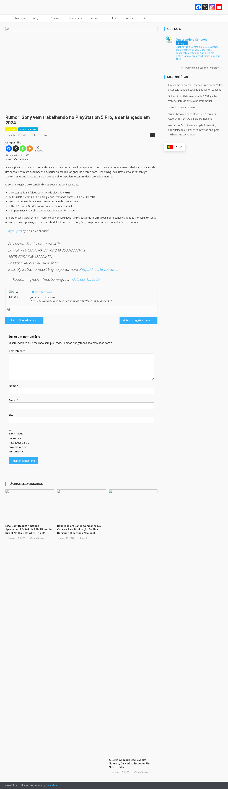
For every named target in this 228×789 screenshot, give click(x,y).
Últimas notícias (28, 129)
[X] (205, 7)
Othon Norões (39, 135)
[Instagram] (212, 7)
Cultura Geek (75, 18)
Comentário (17, 351)
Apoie (146, 18)
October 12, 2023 (86, 279)
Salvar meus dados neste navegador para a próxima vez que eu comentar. (19, 442)
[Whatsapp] (23, 148)
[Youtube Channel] (219, 7)
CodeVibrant (52, 785)
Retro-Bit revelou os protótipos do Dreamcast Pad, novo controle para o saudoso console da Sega (27, 320)
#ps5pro (15, 231)
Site (11, 414)
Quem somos (130, 18)
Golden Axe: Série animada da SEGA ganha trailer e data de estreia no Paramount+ (192, 99)
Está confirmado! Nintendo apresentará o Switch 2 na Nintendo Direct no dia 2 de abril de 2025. (28, 529)
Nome (13, 385)
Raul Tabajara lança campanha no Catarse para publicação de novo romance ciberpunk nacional (79, 529)
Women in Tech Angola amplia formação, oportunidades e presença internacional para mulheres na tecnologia (193, 130)
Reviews (54, 18)
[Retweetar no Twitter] (182, 67)
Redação (84, 538)
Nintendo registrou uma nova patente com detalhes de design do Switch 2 (140, 320)
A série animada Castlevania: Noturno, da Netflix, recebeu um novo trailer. (129, 763)
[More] (30, 148)
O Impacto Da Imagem (181, 107)
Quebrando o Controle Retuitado (202, 67)
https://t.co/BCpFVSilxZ (99, 269)
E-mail (13, 400)
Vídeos (94, 18)
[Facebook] (198, 7)
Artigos (37, 18)
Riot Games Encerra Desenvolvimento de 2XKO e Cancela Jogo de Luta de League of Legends (195, 87)
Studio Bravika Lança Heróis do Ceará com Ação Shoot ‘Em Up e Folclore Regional (192, 116)
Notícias (20, 18)
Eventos (111, 18)
